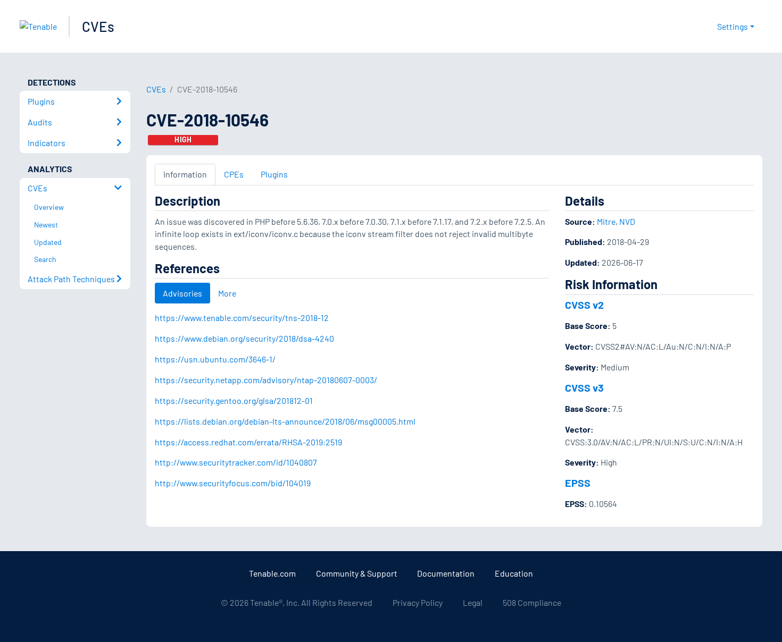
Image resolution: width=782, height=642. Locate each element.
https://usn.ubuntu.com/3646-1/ (215, 359)
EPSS (577, 482)
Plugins (274, 174)
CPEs (234, 174)
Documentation (446, 573)
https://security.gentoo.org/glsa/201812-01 (234, 400)
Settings (732, 26)
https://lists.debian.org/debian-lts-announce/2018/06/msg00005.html (285, 421)
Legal (472, 602)
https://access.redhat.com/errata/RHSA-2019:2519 (248, 442)
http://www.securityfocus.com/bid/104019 (233, 483)
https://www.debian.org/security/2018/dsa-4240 (244, 338)
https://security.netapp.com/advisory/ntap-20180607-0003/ (266, 380)
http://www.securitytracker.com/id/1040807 (236, 462)
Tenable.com (272, 573)
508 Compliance (532, 602)
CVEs (98, 26)
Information (185, 174)
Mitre (606, 221)
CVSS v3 (584, 387)
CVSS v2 (584, 304)
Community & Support (356, 573)
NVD (627, 221)
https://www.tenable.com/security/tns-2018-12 (242, 317)
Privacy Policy (418, 602)
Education (514, 573)
